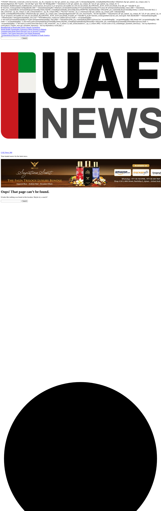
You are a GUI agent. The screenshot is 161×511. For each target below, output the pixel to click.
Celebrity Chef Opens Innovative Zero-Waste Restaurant (20, 33)
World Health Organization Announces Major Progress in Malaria (23, 29)
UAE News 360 (6, 152)
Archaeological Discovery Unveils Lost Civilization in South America (25, 35)
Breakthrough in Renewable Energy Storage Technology (20, 27)
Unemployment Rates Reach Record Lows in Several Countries (23, 31)
